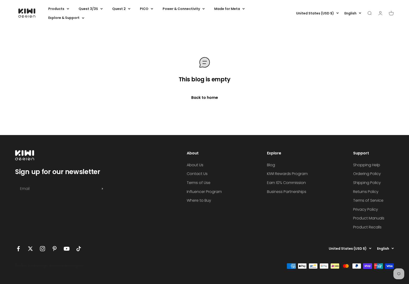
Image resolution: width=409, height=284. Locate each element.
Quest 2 (119, 8)
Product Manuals (368, 218)
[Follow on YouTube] (66, 248)
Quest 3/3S (88, 8)
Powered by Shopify (66, 265)
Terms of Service (368, 200)
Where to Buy (199, 200)
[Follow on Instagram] (42, 248)
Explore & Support (64, 17)
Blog (271, 165)
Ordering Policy (367, 173)
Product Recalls (367, 227)
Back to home (204, 97)
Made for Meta (227, 8)
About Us (195, 165)
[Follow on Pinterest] (54, 248)
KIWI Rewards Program (287, 173)
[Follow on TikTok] (79, 248)
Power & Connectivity (181, 8)
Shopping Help (366, 165)
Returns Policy (365, 191)
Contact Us (197, 173)
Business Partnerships (286, 191)
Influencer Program (204, 191)
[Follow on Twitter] (30, 248)
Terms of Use (198, 182)
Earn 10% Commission (286, 182)
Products (56, 8)
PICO (144, 8)
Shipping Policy (367, 182)
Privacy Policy (365, 209)
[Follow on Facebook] (18, 248)
